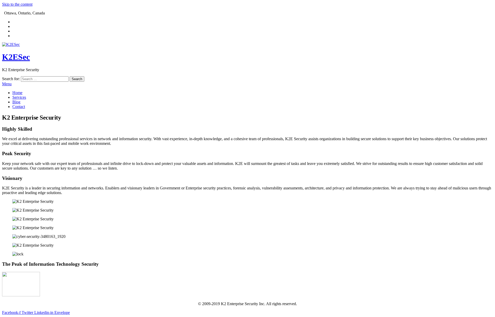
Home (17, 92)
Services (19, 97)
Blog (16, 102)
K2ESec (16, 57)
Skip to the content (17, 4)
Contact (18, 106)
